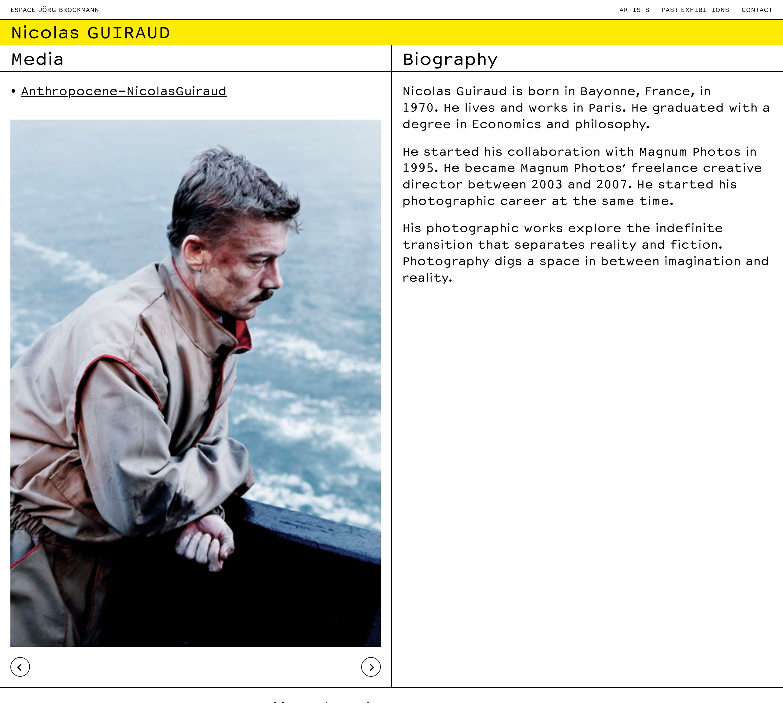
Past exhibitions (695, 9)
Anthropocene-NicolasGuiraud (124, 90)
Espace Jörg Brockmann (54, 9)
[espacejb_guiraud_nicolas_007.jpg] (195, 642)
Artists (634, 9)
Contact (757, 9)
